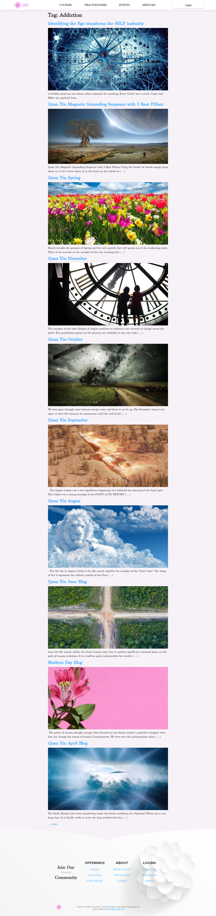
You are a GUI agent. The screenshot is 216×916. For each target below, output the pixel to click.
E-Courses (94, 875)
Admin (149, 880)
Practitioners (95, 4)
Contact (122, 880)
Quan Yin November (67, 258)
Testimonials (108, 907)
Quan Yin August (64, 500)
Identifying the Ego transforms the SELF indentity (96, 23)
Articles (148, 4)
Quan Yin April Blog (67, 743)
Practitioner (149, 875)
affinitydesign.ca (115, 909)
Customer (149, 869)
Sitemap (121, 907)
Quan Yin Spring (64, 177)
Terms (80, 907)
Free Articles (95, 880)
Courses (65, 4)
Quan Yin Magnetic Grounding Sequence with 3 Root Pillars (105, 104)
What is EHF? (122, 869)
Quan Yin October (65, 339)
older (53, 824)
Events (124, 4)
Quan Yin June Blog (67, 581)
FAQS (87, 907)
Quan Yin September (68, 420)
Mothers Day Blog (65, 662)
